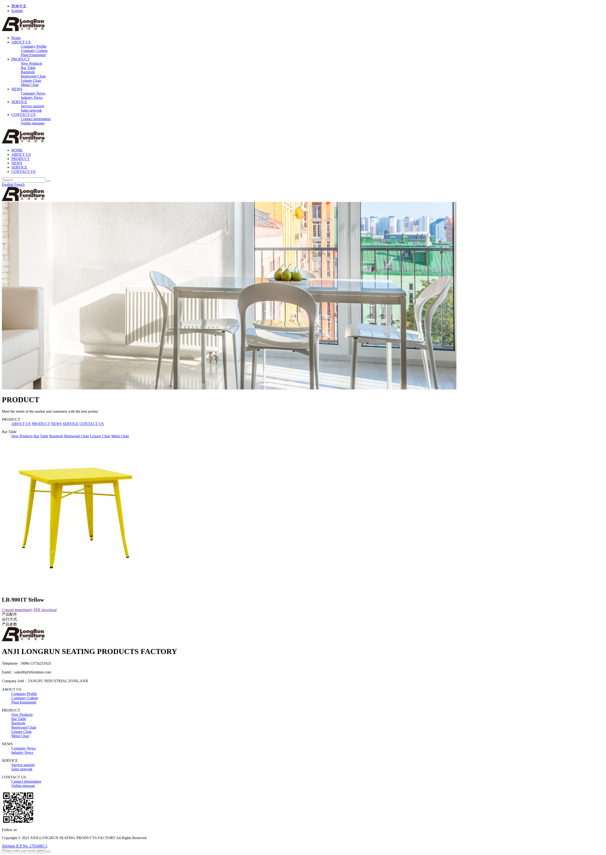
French (19, 185)
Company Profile (33, 46)
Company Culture (34, 51)
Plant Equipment (33, 55)
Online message (33, 123)
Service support (32, 106)
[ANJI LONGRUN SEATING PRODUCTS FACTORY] (23, 30)
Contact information (36, 119)
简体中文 (19, 6)
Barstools (28, 72)
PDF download (45, 610)
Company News (33, 93)
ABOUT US (21, 42)
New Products (31, 63)
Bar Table (28, 68)
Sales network (31, 110)
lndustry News (32, 98)
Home (16, 38)
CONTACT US (23, 115)
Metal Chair (30, 85)
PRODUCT (20, 59)
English (17, 11)
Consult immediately (17, 610)
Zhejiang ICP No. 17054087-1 (25, 846)
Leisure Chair (31, 80)
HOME (17, 150)
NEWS (16, 89)
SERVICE (19, 102)
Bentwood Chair (33, 76)
